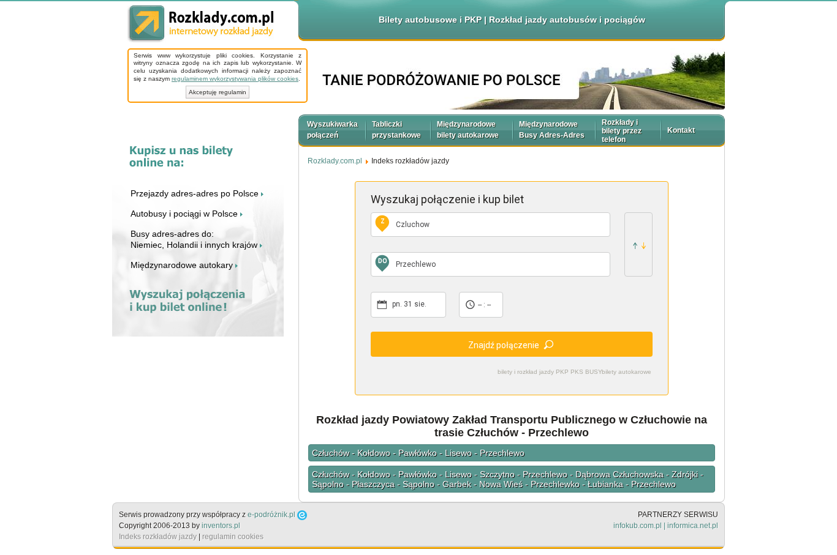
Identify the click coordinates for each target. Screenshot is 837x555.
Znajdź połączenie (503, 345)
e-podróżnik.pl (271, 514)
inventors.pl (221, 525)
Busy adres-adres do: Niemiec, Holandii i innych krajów (195, 239)
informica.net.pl (692, 525)
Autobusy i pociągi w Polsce (185, 213)
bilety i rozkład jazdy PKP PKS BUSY (550, 371)
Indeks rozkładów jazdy (158, 536)
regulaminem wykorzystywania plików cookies (235, 78)
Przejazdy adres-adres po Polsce (196, 193)
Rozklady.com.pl (200, 24)
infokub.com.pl (637, 525)
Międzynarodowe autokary (183, 265)
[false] (638, 244)
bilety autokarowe (626, 371)
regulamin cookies (232, 536)
